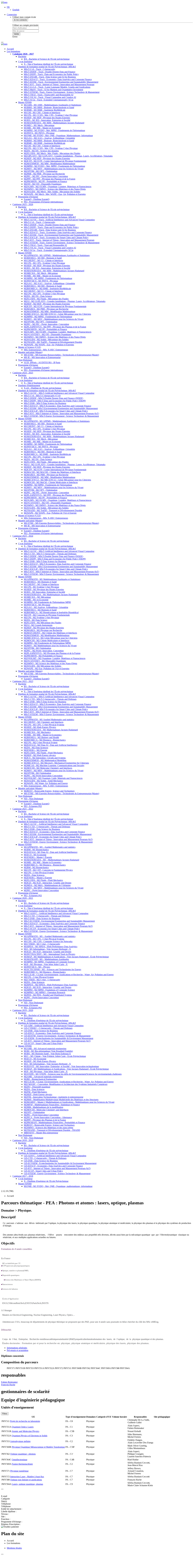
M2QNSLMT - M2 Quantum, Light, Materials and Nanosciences (53, 778)
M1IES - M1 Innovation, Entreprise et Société (44, 592)
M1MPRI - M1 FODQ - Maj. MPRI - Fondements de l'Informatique (54, 130)
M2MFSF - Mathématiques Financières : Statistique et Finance (52, 1104)
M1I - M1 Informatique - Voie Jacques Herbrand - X (47, 949)
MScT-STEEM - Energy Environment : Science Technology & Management (58, 842)
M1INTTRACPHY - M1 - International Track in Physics (49, 954)
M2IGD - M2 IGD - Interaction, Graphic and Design (47, 883)
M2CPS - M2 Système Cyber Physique (41, 617)
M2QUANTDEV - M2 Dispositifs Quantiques (45, 661)
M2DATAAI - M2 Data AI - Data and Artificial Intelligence (50, 745)
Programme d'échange (28, 197)
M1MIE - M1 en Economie (36, 599)
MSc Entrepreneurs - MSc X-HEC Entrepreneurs (46, 350)
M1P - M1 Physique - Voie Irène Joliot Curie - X (46, 964)
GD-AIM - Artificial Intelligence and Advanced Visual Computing (54, 1025)
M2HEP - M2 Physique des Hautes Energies (44, 628)
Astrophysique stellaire (20, 1441)
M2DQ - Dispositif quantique (37, 1087)
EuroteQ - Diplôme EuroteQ (36, 199)
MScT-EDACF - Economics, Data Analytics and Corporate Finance (54, 832)
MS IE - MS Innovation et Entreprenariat (42, 357)
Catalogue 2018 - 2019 (22, 1140)
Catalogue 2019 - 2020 (22, 1010)
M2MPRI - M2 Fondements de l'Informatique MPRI (47, 643)
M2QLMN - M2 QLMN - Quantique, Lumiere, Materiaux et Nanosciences (57, 186)
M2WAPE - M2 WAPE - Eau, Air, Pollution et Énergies (49, 344)
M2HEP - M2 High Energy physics (40, 755)
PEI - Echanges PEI (33, 806)
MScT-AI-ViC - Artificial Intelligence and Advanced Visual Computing (56, 824)
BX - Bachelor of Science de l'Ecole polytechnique (47, 59)
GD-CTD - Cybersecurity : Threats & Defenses (45, 1158)
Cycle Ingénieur (25, 61)
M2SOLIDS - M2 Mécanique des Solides (42, 666)
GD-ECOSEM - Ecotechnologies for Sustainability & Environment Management (60, 1163)
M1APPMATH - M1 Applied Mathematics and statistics (49, 719)
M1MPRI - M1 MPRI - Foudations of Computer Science (49, 962)
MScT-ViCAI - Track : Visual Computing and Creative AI (50, 97)
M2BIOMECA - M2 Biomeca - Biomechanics (45, 740)
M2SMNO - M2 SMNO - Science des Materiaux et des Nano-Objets (55, 189)
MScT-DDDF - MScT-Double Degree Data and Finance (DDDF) (53, 398)
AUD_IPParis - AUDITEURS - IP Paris (42, 362)
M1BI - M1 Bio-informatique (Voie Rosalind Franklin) (48, 1051)
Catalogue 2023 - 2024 (22, 536)
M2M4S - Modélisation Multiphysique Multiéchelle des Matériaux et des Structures (61, 1099)
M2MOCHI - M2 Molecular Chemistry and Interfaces (48, 768)
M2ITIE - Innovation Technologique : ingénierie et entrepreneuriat (53, 1097)
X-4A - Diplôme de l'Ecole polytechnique (42, 388)
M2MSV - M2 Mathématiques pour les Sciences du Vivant (50, 645)
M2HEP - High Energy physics (38, 1094)
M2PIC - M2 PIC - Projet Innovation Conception (46, 176)
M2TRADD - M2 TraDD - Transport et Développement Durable (53, 342)
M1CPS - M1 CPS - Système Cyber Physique (44, 263)
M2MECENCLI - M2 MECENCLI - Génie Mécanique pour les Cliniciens (57, 314)
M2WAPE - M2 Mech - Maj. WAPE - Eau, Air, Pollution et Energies (55, 194)
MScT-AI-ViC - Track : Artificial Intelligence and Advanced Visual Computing (59, 219)
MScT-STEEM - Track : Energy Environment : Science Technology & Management (61, 92)
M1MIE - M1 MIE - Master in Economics (42, 735)
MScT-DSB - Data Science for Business (42, 829)
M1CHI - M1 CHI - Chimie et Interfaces (42, 112)
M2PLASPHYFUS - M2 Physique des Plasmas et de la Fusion (52, 653)
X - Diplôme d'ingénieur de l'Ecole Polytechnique (46, 1181)
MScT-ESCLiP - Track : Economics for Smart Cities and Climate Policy (56, 237)
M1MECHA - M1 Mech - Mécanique (41, 273)
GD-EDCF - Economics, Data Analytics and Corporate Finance (52, 1033)
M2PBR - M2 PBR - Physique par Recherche (44, 174)
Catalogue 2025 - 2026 (22, 204)
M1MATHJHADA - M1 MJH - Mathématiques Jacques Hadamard (54, 270)
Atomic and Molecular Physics (25, 1431)
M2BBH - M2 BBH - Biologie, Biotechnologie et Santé (49, 140)
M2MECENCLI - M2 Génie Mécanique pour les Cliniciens (50, 638)
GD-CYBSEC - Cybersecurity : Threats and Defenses (48, 1028)
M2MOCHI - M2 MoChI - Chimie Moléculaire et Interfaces (51, 482)
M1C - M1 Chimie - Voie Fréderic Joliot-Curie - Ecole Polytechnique (55, 1056)
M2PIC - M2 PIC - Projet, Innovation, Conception (46, 324)
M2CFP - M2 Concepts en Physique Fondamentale (47, 615)
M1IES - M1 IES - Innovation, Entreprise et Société (47, 120)
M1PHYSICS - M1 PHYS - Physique (41, 281)
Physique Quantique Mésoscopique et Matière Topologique (38, 1447)
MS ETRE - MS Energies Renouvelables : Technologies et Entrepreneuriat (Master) (61, 355)
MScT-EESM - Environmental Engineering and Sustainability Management (57, 834)
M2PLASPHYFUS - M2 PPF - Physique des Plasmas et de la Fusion (55, 327)
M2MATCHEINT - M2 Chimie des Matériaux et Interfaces (50, 633)
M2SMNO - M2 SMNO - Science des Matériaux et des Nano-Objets (55, 337)
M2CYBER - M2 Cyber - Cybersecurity (42, 979)
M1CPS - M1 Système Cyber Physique (41, 587)
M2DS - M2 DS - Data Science (38, 296)
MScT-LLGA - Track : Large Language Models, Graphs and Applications (57, 87)
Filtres (4, 1414)
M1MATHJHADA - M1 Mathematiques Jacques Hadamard (51, 730)
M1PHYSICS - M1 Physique (37, 605)
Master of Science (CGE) (29, 347)
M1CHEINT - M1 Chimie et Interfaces (41, 584)
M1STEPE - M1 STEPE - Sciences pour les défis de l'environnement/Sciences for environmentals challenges (73, 1074)
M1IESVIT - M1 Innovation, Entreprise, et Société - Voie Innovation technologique (61, 1066)
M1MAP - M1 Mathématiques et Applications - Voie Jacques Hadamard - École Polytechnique (66, 957)
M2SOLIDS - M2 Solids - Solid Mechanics (43, 781)
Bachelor (22, 56)
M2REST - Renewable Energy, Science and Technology (49, 791)
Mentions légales (14, 1548)
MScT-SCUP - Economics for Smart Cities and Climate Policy (52, 928)
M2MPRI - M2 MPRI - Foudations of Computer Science (49, 990)
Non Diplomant (25, 360)
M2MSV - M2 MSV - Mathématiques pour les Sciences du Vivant (53, 168)
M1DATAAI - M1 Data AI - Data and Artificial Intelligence (50, 852)
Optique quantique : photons (23, 1454)
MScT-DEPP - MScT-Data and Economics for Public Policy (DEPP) (55, 401)
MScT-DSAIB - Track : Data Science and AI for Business (50, 77)
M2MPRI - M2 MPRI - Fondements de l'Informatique (48, 316)
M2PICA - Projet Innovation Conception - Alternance (48, 1117)
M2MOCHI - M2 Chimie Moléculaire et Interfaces (46, 640)
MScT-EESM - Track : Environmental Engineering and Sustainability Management (61, 82)
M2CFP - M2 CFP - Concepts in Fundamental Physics (48, 870)
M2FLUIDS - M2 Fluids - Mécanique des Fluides (46, 299)
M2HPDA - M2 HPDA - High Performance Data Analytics (50, 985)
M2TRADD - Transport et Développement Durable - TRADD (52, 1130)
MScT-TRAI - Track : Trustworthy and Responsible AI (48, 95)
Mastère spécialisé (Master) (30, 352)
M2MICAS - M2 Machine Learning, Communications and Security (54, 765)
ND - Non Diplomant (33, 798)
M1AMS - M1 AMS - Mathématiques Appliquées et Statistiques (52, 105)
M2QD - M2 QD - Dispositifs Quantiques (42, 184)
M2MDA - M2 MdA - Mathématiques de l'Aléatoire (47, 885)
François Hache (8, 1384)
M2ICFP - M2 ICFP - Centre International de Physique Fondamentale (55, 161)
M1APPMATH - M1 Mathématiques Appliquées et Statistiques (52, 579)
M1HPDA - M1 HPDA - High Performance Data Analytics (50, 946)
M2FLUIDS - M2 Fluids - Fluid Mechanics (43, 753)
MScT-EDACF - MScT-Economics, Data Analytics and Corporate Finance (57, 406)
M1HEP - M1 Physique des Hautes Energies (44, 589)
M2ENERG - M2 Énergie (35, 750)
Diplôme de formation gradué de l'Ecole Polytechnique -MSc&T (47, 66)
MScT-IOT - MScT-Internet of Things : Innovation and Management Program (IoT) (61, 413)
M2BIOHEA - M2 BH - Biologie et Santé (43, 286)
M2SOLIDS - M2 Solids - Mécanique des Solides (46, 339)
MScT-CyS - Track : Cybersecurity (39, 69)
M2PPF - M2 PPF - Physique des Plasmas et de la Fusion (49, 179)
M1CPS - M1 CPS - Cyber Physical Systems (44, 724)
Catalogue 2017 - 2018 (22, 1176)
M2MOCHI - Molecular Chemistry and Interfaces (46, 1110)
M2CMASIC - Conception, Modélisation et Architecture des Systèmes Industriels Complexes (65, 1084)
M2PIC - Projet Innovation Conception (41, 890)
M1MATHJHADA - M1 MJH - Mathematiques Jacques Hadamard (54, 123)
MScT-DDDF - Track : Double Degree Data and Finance (49, 72)
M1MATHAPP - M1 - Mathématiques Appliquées (46, 959)
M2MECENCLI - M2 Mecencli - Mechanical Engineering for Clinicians (56, 763)
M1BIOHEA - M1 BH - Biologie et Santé (43, 258)
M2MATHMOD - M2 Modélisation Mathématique (46, 635)
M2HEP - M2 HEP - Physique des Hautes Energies (47, 158)
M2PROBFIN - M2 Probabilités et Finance (43, 656)
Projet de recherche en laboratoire (25, 1421)
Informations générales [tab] (17, 1348)
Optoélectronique (19, 1459)
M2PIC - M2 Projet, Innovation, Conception (44, 650)
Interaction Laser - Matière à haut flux (27, 1476)
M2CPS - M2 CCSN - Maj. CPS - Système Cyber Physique (51, 148)
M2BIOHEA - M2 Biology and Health (41, 737)
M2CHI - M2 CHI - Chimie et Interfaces (42, 146)
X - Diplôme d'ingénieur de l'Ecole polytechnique (46, 1020)
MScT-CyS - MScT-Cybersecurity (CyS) (42, 395)
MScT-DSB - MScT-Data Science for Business (45, 403)
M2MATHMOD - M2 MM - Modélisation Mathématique (49, 163)
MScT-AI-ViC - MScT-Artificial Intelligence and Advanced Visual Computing (59, 393)
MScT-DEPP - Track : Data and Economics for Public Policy (51, 74)
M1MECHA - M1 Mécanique (37, 597)
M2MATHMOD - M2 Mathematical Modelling (45, 760)
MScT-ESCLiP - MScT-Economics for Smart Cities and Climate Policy (56, 411)
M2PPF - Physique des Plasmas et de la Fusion (45, 1120)
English (15, 10)
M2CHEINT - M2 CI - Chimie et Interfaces (43, 291)
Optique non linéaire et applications (26, 1479)
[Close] (2, 1489)
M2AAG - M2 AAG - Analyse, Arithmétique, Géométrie (49, 138)
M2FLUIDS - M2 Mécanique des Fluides (42, 622)
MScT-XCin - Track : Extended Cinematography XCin (48, 100)
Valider (16, 34)
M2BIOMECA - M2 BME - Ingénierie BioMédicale (47, 288)
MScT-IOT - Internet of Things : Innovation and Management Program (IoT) (58, 839)
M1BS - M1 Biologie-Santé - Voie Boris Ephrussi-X (47, 1053)
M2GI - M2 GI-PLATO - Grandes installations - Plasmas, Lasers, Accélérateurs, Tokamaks (64, 301)
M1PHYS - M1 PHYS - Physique (39, 133)
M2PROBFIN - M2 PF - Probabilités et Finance (45, 181)
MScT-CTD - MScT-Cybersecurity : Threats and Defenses (50, 554)
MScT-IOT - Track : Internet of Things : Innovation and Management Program (59, 84)
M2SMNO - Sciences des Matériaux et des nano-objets (48, 1127)
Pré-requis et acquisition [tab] (17, 1350)
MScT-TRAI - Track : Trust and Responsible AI (45, 245)
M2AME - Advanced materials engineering (43, 1076)
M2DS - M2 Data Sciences (36, 747)
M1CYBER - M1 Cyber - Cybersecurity (42, 944)
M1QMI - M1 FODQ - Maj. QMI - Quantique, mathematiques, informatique (58, 1186)
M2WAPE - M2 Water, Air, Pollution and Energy (46, 783)
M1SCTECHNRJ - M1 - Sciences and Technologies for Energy (52, 969)
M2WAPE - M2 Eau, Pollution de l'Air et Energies (46, 668)
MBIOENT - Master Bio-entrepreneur (41, 1133)
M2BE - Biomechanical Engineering (40, 1079)
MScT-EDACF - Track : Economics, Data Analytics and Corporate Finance (58, 79)
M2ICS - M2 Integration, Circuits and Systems (45, 758)
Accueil (10, 49)
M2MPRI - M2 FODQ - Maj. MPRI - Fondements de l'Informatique (54, 166)
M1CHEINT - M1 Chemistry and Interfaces (43, 722)
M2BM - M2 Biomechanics (36, 867)
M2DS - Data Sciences (34, 875)
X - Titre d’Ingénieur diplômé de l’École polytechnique (48, 64)
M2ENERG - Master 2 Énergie (38, 877)
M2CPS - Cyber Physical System (39, 872)
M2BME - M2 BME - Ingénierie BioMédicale (44, 143)
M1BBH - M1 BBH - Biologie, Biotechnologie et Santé (49, 107)
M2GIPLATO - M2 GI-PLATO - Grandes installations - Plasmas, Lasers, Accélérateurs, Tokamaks (68, 156)
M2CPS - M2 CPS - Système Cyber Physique (44, 293)
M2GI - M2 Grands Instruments (38, 625)
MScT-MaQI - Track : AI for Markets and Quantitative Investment (53, 89)
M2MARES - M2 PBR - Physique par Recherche (46, 309)
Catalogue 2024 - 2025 (22, 373)
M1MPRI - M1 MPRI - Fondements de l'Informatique (48, 278)
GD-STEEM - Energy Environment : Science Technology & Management (57, 1173)
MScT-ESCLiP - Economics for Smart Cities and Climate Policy (53, 837)
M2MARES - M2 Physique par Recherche (43, 630)
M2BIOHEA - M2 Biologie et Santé (40, 610)
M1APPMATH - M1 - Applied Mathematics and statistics (49, 847)
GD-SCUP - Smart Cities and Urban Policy (43, 1043)
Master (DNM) (25, 102)
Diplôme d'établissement (29, 385)
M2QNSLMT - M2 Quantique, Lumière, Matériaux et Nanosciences (54, 658)
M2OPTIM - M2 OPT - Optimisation (40, 171)
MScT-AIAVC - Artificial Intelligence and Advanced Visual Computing (56, 913)
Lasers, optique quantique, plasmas (27, 1484)
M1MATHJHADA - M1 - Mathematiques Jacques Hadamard (51, 860)
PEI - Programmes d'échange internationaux (43, 202)
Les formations (13, 51)
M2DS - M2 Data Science (35, 620)
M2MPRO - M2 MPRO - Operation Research (44, 992)
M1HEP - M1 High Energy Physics (40, 727)
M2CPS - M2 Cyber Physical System (40, 742)
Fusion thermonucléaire (22, 1464)
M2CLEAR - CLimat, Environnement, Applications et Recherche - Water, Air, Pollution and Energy (69, 974)
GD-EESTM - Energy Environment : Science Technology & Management (57, 1036)
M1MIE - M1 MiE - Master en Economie (42, 128)
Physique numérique (19, 1471)
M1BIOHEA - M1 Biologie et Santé (40, 582)
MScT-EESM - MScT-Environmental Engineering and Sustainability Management (61, 408)
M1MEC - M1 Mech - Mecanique (39, 125)
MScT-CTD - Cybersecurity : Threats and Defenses (47, 826)
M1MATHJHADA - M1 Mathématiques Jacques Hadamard (51, 594)
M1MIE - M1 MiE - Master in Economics (42, 862)
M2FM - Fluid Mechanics (35, 1092)
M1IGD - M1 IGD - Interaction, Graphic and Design (47, 951)
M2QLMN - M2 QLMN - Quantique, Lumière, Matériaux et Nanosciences (57, 332)
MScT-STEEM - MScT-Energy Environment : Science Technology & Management (61, 416)
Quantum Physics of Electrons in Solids (29, 1435)
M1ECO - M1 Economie (35, 855)
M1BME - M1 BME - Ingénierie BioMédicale (44, 110)
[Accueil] (4, 2)
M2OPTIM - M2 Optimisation (37, 648)
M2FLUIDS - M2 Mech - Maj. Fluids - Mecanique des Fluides (52, 153)
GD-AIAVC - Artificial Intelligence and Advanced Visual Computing (55, 1155)
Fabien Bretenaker (9, 1382)
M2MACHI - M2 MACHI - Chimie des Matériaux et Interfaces (52, 472)
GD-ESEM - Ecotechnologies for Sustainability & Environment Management (58, 1038)
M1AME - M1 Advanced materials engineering (45, 1048)
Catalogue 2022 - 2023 (22, 681)
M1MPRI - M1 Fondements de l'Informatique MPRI (47, 602)
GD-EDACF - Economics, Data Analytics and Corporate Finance (53, 1166)
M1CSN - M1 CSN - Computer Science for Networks (48, 941)
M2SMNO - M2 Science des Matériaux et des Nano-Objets (50, 663)
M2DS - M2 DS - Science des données (41, 151)
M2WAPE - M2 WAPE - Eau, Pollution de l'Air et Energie (50, 513)
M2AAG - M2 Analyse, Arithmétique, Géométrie (46, 607)
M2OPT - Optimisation (34, 1112)
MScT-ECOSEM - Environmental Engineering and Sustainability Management (59, 921)
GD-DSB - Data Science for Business (41, 1030)
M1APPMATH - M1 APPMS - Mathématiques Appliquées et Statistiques (57, 255)
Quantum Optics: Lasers (23, 1427)
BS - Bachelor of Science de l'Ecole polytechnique (46, 541)
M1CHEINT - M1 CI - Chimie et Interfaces (43, 260)
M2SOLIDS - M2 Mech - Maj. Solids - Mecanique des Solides (52, 191)
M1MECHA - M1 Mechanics (37, 732)
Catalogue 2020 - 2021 (22, 898)
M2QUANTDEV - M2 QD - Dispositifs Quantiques (47, 334)
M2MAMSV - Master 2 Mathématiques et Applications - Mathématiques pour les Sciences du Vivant (69, 1102)
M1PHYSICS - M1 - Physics (37, 967)
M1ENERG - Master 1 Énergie (38, 857)
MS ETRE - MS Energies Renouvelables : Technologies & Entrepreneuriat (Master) (61, 793)
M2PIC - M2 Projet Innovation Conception (43, 775)
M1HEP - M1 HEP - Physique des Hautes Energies (47, 117)
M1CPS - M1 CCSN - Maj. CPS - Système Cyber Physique (51, 115)
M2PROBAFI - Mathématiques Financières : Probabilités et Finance (54, 1122)
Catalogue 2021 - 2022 (22, 809)
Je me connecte (20, 20)
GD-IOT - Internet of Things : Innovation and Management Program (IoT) (57, 1041)
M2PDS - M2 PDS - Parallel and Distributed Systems (48, 995)
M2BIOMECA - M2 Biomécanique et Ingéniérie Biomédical (51, 612)
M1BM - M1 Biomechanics (36, 849)
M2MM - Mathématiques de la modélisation (43, 1107)
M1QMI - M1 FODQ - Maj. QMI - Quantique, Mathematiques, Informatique (58, 135)
